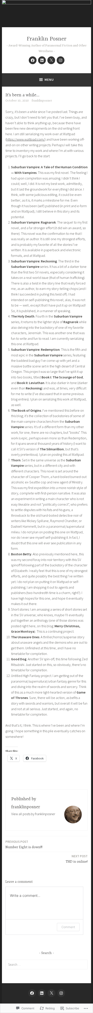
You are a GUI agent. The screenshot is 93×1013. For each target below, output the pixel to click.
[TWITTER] (51, 993)
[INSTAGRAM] (61, 993)
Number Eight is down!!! (23, 844)
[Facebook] (32, 60)
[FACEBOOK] (32, 993)
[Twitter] (51, 60)
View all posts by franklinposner (33, 814)
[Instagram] (60, 60)
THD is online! (77, 859)
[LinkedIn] (42, 60)
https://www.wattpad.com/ (25, 139)
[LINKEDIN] (42, 993)
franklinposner (42, 100)
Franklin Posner (46, 39)
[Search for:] (46, 964)
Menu (49, 80)
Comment (68, 927)
